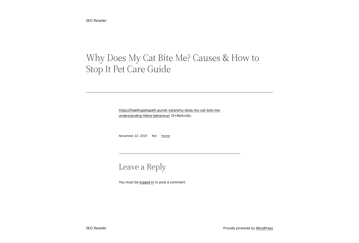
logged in (146, 182)
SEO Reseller (96, 20)
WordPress (264, 228)
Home (165, 136)
